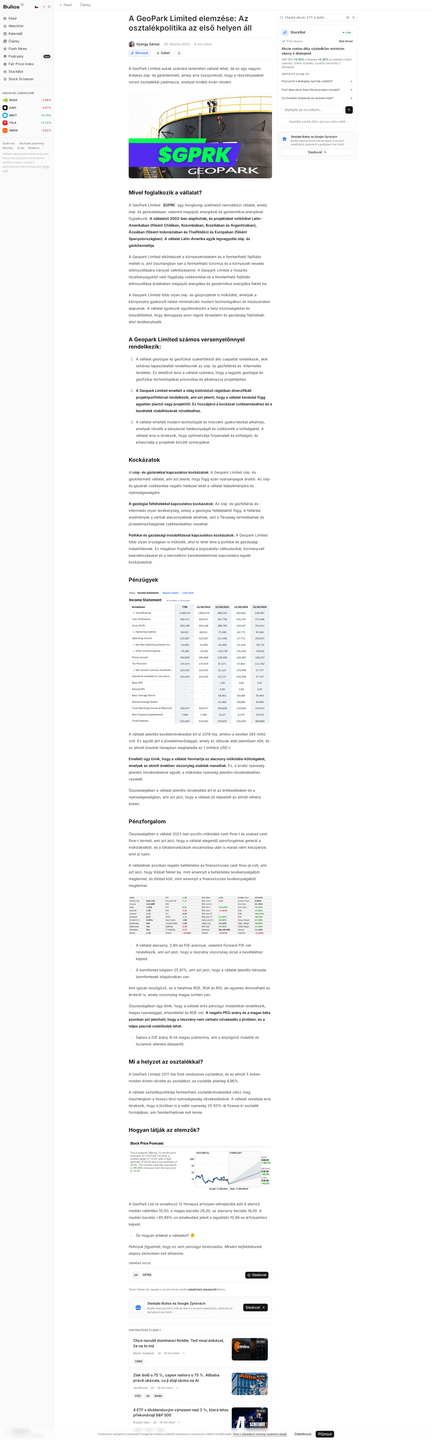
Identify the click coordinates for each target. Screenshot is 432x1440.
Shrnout (141, 53)
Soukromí (8, 143)
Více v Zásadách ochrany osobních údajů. (260, 1434)
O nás (20, 148)
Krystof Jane (141, 1422)
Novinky (7, 148)
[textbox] (313, 109)
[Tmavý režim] (46, 7)
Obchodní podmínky (31, 143)
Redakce (33, 148)
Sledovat (259, 1275)
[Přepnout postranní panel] (54, 720)
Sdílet (165, 53)
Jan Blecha (140, 1387)
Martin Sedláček (143, 1353)
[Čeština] (36, 7)
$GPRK (169, 205)
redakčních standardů (202, 1289)
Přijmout (325, 1434)
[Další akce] (184, 1353)
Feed (68, 5)
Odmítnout (303, 1434)
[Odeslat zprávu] (349, 110)
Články (85, 5)
